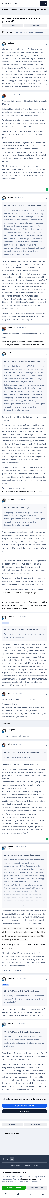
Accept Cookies (15, 1188)
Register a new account (24, 1106)
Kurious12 (9, 32)
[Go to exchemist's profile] (4, 354)
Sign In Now (24, 1111)
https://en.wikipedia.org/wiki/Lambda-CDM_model (22, 491)
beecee (10, 197)
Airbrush (11, 847)
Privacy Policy (15, 1166)
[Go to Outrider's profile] (4, 500)
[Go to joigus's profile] (4, 96)
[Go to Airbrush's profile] (4, 848)
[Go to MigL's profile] (4, 694)
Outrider (11, 499)
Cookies (35, 1166)
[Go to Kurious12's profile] (3, 32)
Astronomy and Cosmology (32, 32)
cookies (17, 1176)
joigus (10, 95)
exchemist (12, 353)
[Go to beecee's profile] (4, 198)
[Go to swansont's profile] (4, 329)
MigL (10, 693)
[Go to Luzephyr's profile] (4, 731)
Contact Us (26, 1166)
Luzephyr (11, 730)
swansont (11, 328)
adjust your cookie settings (30, 1179)
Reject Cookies (37, 1188)
